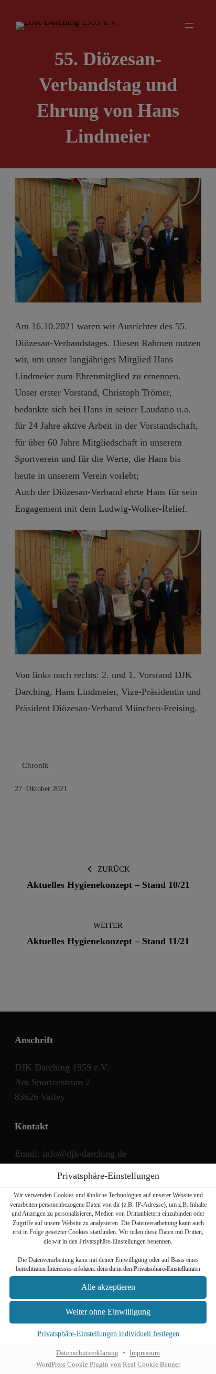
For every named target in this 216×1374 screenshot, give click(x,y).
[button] (108, 1287)
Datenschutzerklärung (87, 1353)
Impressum (144, 1353)
